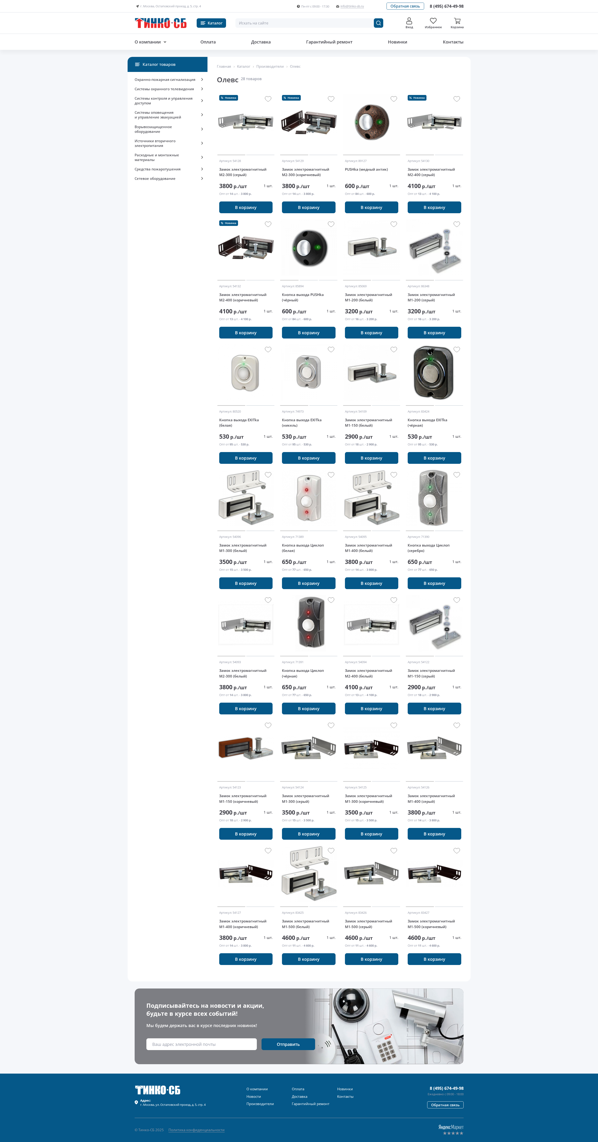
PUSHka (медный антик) (366, 169)
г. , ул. (173, 1102)
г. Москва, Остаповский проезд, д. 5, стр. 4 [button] (170, 6)
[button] (405, 6)
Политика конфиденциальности (196, 1129)
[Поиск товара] (378, 23)
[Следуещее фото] (231, 122)
